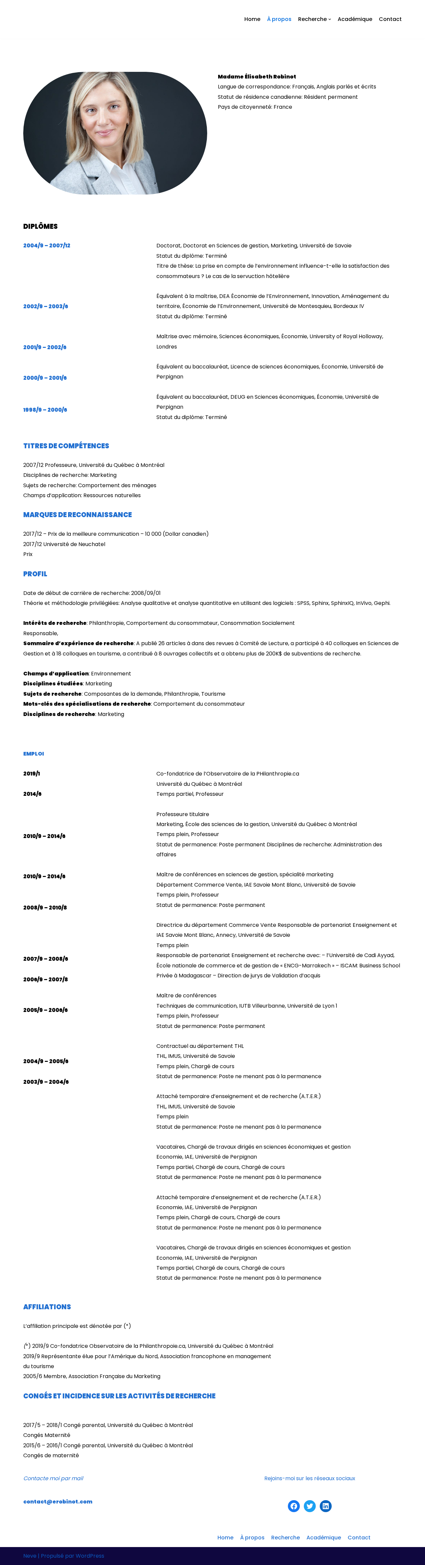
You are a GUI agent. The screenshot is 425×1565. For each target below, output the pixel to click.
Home (252, 19)
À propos (279, 19)
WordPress (90, 1556)
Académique (355, 19)
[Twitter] (310, 1506)
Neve (30, 1556)
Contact (390, 19)
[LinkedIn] (326, 1506)
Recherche (285, 1537)
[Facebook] (294, 1506)
